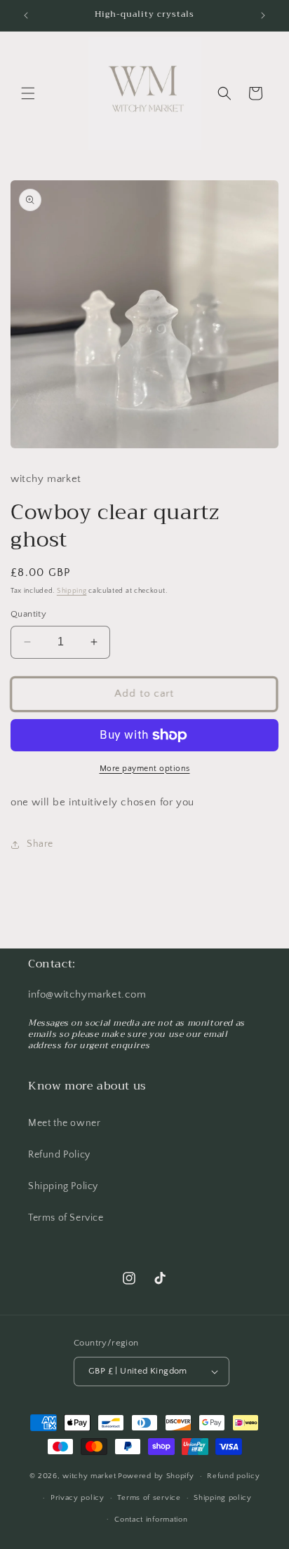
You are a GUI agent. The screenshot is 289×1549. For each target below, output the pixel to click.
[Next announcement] (263, 15)
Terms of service (148, 1498)
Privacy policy (78, 1498)
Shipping (72, 591)
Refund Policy (59, 1154)
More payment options (145, 768)
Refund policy (233, 1476)
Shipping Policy (63, 1186)
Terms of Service (66, 1217)
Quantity (28, 614)
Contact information (150, 1519)
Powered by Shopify (156, 1476)
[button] (28, 93)
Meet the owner (64, 1123)
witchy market (89, 1476)
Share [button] (40, 844)
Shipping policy (223, 1498)
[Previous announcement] (26, 15)
